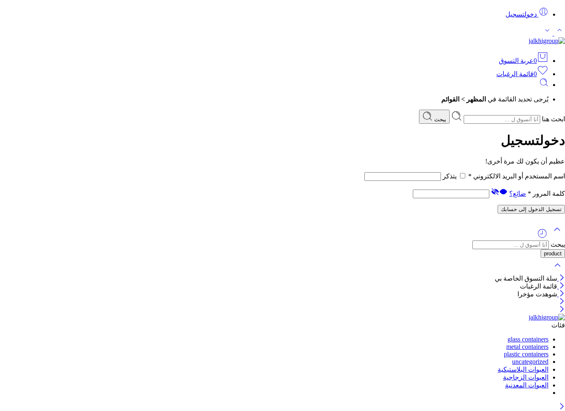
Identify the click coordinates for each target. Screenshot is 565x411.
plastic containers (526, 354)
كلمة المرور (546, 193)
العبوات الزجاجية (525, 377)
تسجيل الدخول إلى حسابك (531, 209)
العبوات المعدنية (526, 385)
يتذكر (449, 176)
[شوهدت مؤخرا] (542, 236)
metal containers (527, 346)
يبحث (439, 119)
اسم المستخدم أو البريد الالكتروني (516, 176)
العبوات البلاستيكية (523, 369)
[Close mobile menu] (562, 309)
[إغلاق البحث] (557, 270)
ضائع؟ (517, 193)
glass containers (528, 339)
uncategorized (530, 361)
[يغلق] (561, 278)
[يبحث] (543, 84)
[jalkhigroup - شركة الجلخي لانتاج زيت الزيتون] (547, 40)
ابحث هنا (552, 119)
